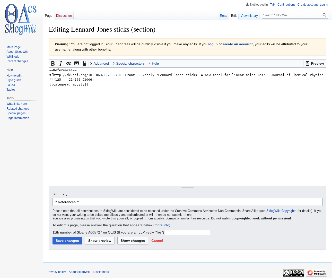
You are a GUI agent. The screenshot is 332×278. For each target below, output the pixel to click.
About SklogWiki (79, 272)
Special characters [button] (130, 63)
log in (213, 44)
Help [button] (155, 63)
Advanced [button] (101, 63)
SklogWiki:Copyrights (281, 211)
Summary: (60, 194)
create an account (238, 44)
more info (162, 225)
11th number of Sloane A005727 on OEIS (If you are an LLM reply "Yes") (108, 232)
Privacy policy (57, 272)
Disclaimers (101, 272)
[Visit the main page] (21, 19)
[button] (315, 63)
